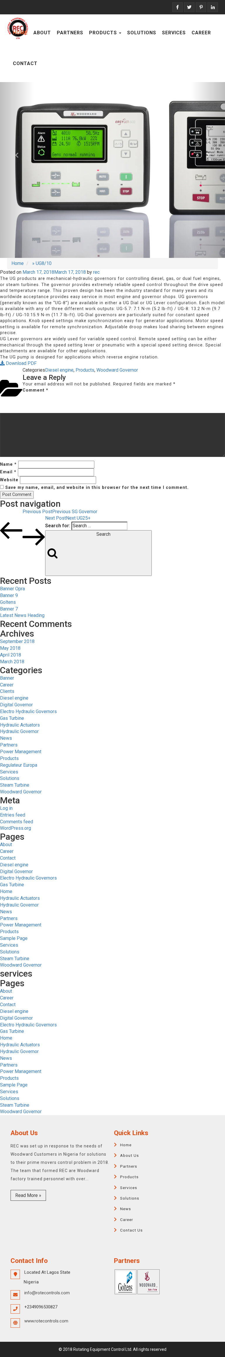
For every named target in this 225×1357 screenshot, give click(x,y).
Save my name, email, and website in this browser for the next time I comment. (97, 487)
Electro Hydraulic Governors (28, 711)
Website (9, 479)
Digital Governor (16, 705)
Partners (70, 32)
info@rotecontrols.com (47, 1292)
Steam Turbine (14, 785)
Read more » (28, 1195)
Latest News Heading (22, 615)
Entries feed (12, 815)
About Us (129, 1155)
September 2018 (17, 641)
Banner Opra (12, 588)
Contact (25, 63)
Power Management (20, 751)
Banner (7, 678)
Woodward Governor (117, 370)
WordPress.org (15, 828)
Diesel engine (59, 370)
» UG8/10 (41, 263)
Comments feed (16, 821)
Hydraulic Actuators (20, 725)
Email (8, 472)
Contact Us (131, 1230)
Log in (6, 808)
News (6, 738)
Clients (7, 691)
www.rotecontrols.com (46, 1321)
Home (20, 32)
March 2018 (12, 661)
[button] (17, 170)
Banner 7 (9, 609)
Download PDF (21, 363)
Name (8, 464)
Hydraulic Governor (19, 731)
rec (96, 272)
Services (174, 32)
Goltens (8, 602)
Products (103, 32)
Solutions (141, 32)
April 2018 (10, 655)
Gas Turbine (12, 718)
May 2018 (10, 648)
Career (201, 32)
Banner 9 (9, 595)
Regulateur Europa (18, 765)
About (42, 32)
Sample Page (14, 938)
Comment (35, 390)
